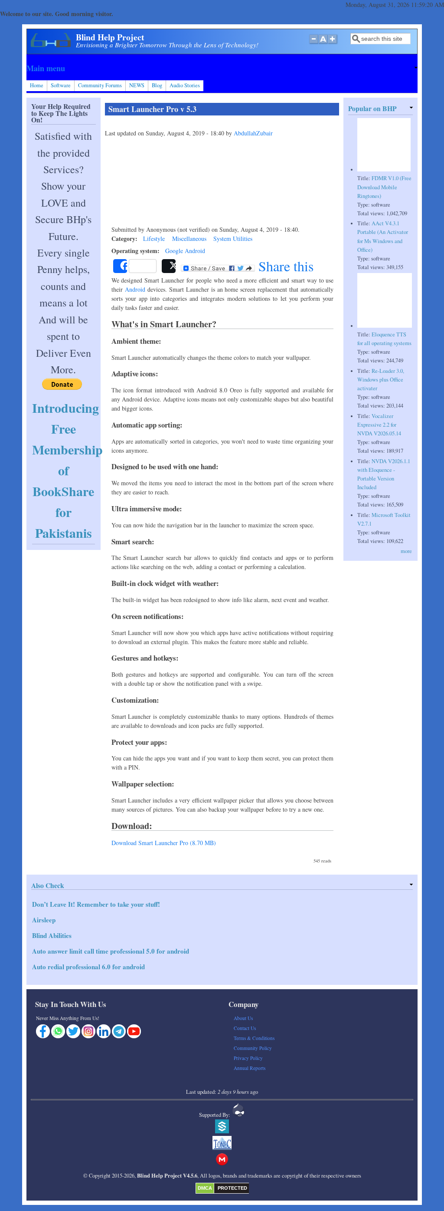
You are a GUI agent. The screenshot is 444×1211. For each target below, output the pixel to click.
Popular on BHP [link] (372, 108)
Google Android (185, 251)
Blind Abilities (52, 935)
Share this (284, 266)
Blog (157, 85)
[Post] (168, 266)
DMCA (205, 1188)
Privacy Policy (248, 1058)
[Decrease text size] (313, 43)
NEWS (136, 85)
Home (36, 85)
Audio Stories (185, 85)
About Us (243, 1018)
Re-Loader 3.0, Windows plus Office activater (380, 379)
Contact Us (245, 1028)
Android (135, 289)
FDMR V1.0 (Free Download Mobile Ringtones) (384, 186)
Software (61, 85)
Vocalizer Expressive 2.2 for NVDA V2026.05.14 (379, 424)
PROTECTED (232, 1188)
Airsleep (44, 920)
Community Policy (253, 1048)
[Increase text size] (333, 43)
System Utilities (232, 238)
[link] (222, 68)
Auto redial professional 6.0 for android (88, 966)
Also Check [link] (47, 885)
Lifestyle (154, 238)
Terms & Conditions (254, 1038)
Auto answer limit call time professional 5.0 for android (110, 951)
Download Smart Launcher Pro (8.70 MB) (163, 843)
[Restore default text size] (323, 43)
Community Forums (100, 85)
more (406, 551)
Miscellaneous (189, 238)
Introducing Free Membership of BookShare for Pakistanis (67, 470)
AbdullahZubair (253, 133)
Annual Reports (249, 1068)
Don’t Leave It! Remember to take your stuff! (96, 904)
